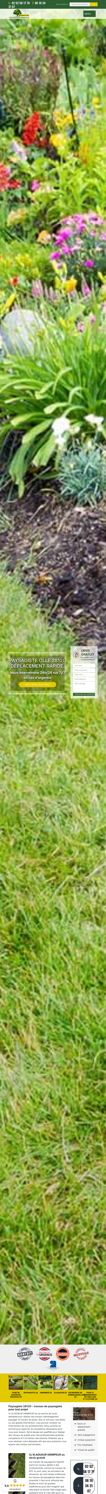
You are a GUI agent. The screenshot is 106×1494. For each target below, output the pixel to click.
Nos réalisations (37, 684)
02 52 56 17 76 (20, 3)
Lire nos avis (15, 1489)
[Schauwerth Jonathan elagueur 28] (19, 14)
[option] (53, 747)
